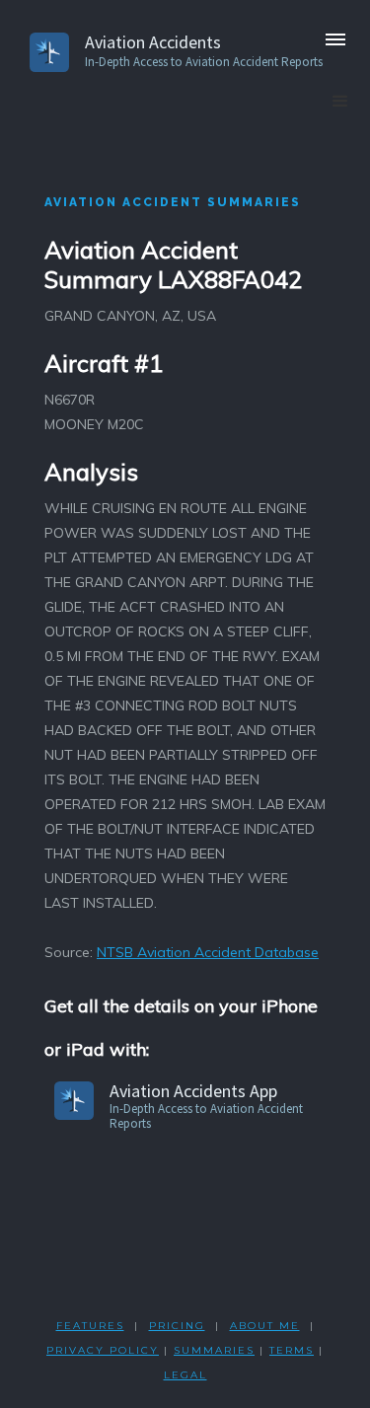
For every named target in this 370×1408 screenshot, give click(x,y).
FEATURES (90, 1325)
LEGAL (185, 1375)
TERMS (291, 1350)
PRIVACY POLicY (102, 1350)
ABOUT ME (265, 1325)
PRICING (177, 1325)
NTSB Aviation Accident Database (208, 952)
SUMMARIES (214, 1350)
